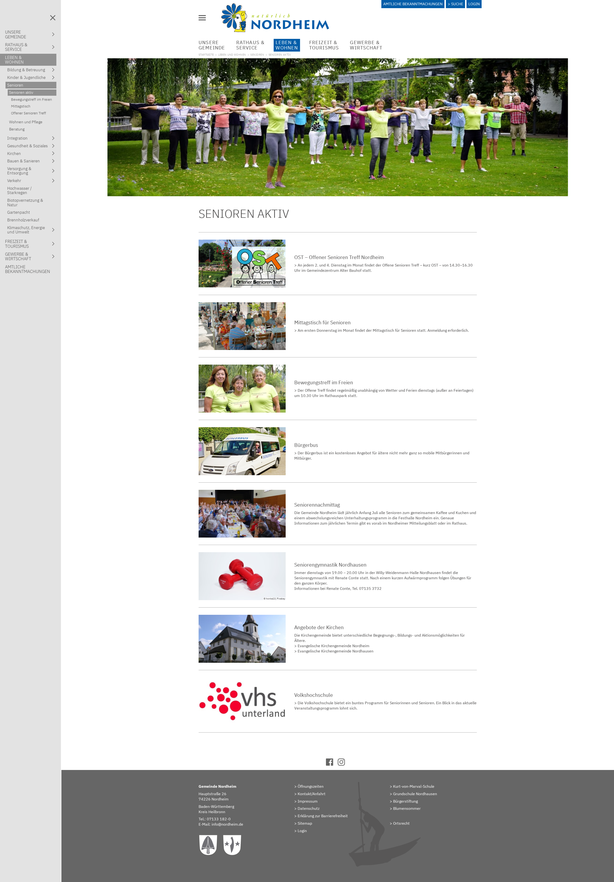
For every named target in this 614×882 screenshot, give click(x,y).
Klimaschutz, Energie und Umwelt (26, 230)
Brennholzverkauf (23, 220)
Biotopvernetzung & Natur (25, 202)
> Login (300, 830)
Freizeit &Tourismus (324, 45)
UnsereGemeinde (212, 45)
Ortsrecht (401, 823)
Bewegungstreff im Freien (31, 99)
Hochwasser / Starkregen (19, 190)
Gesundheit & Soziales (27, 145)
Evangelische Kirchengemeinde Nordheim (333, 645)
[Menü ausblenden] (52, 17)
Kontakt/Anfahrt (311, 793)
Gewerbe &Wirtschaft (366, 45)
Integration (17, 138)
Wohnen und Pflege (25, 121)
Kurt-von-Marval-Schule (413, 786)
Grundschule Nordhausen (415, 793)
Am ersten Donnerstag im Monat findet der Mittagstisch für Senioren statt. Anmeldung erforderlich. (384, 330)
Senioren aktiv (21, 92)
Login (474, 3)
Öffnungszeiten (311, 786)
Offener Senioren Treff (28, 113)
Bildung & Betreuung (26, 69)
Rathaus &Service (250, 45)
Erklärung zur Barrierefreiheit (323, 815)
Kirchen (14, 153)
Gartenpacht (18, 212)
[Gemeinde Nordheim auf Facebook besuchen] (332, 764)
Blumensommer (407, 808)
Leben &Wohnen (287, 45)
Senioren (257, 54)
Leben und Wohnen (232, 54)
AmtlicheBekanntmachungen (27, 269)
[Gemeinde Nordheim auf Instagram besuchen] (343, 764)
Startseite (206, 54)
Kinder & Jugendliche (26, 77)
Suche (457, 3)
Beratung (16, 129)
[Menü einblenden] (202, 18)
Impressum (308, 801)
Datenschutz (308, 808)
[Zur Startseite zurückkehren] (275, 6)
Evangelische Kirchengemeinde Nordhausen (335, 651)
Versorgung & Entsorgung (19, 171)
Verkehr (14, 180)
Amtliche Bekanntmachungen (413, 3)
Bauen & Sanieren (23, 161)
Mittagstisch (20, 106)
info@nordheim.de (227, 824)
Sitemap (305, 823)
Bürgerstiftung (405, 801)
